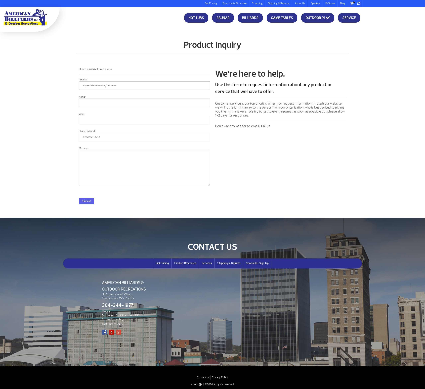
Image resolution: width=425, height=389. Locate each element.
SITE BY (194, 384)
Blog (342, 3)
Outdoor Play (317, 18)
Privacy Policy (220, 377)
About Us (300, 3)
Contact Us (203, 377)
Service (349, 18)
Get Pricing (211, 3)
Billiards (250, 18)
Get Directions (112, 324)
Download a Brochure (234, 3)
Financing (257, 3)
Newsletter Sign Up (257, 263)
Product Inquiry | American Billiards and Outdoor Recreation (25, 17)
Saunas (223, 18)
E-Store (330, 3)
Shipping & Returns (278, 3)
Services (207, 263)
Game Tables (282, 18)
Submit (86, 201)
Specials (315, 3)
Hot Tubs (196, 18)
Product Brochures (185, 263)
